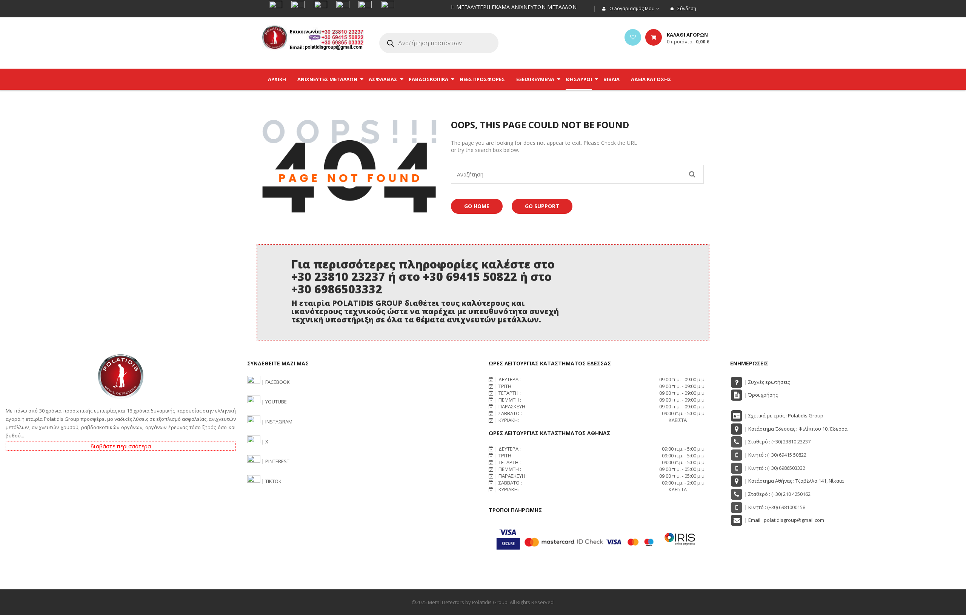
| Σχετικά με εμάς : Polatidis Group (783, 415)
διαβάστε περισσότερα (121, 446)
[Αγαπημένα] (633, 37)
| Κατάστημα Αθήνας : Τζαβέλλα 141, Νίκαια (793, 480)
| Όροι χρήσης (760, 394)
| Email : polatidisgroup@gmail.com (783, 520)
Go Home (476, 206)
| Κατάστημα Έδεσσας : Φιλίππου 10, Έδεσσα (795, 428)
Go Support (542, 206)
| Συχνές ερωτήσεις (766, 382)
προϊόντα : (688, 41)
